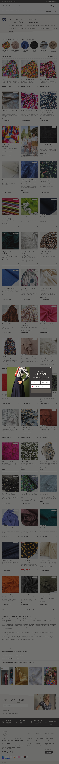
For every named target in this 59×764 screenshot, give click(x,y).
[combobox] (33, 386)
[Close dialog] (50, 368)
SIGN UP (40, 391)
